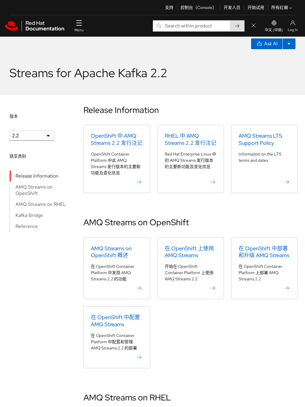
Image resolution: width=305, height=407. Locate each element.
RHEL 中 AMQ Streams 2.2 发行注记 (190, 139)
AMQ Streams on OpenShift (33, 190)
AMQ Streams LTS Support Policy (260, 139)
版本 (14, 116)
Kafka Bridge (29, 215)
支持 (169, 7)
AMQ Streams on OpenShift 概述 (111, 252)
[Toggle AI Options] (288, 43)
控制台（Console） (198, 7)
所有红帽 (279, 7)
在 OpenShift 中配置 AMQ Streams (115, 320)
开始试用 (256, 7)
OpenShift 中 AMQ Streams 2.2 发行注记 (116, 139)
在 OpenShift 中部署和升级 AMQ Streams (264, 252)
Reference (26, 226)
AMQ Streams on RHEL (40, 204)
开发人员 (232, 7)
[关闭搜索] (253, 26)
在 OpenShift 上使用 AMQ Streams (189, 252)
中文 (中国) (274, 30)
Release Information (36, 176)
